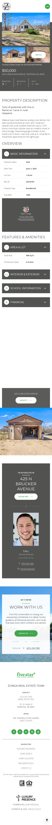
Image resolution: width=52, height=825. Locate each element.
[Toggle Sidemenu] (47, 6)
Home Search (26, 753)
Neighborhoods (26, 763)
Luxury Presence (31, 804)
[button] (26, 633)
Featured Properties (26, 749)
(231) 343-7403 (27, 217)
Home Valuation (26, 758)
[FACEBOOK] (13, 731)
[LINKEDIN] (26, 731)
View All (38, 55)
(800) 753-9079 (26, 720)
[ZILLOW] (38, 731)
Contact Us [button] (26, 768)
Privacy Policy (34, 809)
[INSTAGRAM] (19, 731)
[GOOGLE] (32, 731)
